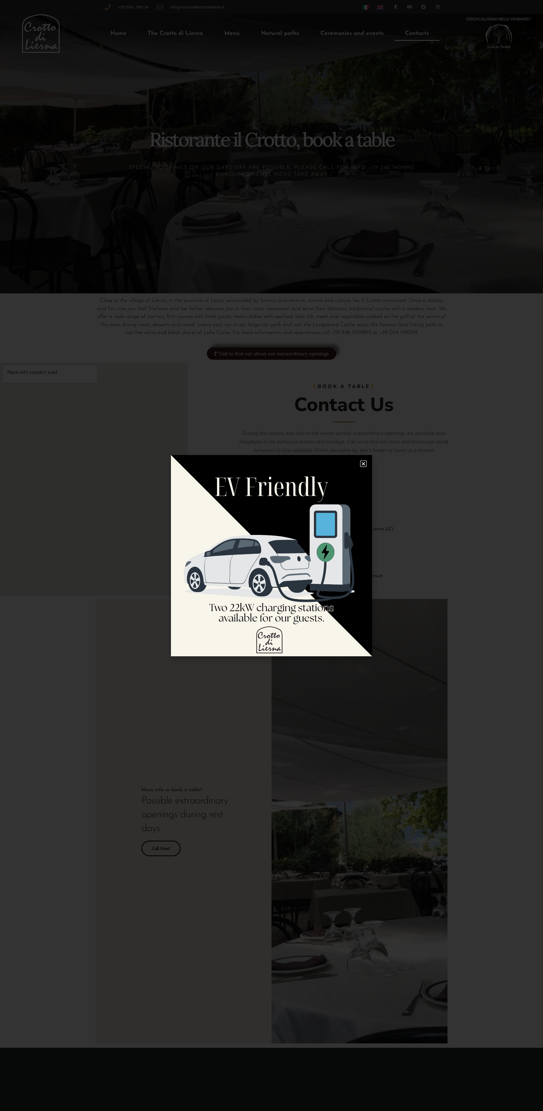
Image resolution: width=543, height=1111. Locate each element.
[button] (363, 463)
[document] (271, 555)
